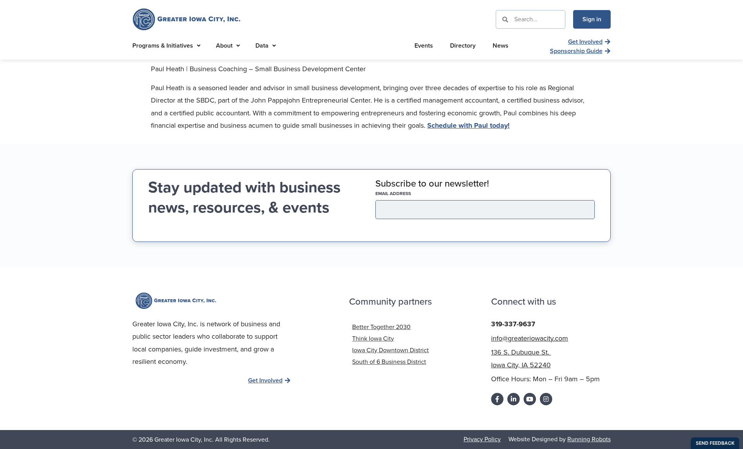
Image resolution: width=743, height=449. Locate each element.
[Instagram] (546, 399)
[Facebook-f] (497, 399)
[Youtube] (530, 399)
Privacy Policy (482, 439)
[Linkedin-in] (513, 399)
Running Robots (589, 439)
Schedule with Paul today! (468, 125)
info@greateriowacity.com (529, 338)
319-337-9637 (513, 324)
